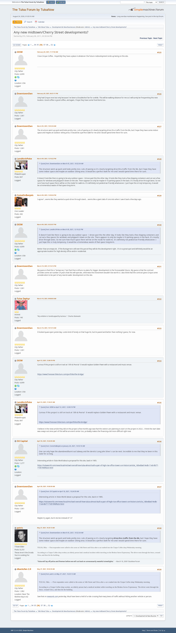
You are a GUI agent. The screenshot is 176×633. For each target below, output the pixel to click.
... (33, 45)
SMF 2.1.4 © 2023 (16, 630)
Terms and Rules (152, 630)
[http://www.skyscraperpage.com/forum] (16, 80)
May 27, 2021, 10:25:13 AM (46, 528)
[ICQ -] (16, 77)
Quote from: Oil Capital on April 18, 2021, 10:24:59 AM (60, 491)
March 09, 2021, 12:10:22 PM (46, 159)
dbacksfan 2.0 (24, 569)
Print (160, 45)
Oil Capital (22, 441)
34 (35, 45)
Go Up (15, 605)
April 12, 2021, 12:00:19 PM (46, 360)
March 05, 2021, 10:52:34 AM (46, 126)
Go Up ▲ (162, 630)
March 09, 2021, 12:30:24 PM (46, 195)
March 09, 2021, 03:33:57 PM (46, 224)
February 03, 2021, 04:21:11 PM (47, 93)
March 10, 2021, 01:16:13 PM (46, 266)
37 (44, 45)
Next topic (157, 38)
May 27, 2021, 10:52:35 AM (46, 569)
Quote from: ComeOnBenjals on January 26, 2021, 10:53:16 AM (63, 446)
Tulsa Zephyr (23, 298)
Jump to (129, 616)
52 (52, 45)
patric (20, 527)
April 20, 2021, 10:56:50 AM (46, 486)
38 (47, 45)
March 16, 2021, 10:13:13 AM (46, 328)
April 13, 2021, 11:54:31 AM (46, 402)
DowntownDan (25, 93)
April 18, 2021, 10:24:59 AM (46, 441)
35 (38, 45)
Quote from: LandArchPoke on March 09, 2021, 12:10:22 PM (62, 229)
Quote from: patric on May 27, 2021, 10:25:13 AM (58, 574)
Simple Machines (28, 630)
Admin (87, 27)
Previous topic (146, 38)
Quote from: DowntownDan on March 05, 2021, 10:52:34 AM (62, 163)
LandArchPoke (24, 158)
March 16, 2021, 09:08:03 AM (46, 299)
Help (143, 630)
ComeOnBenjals (25, 195)
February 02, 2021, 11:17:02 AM (47, 52)
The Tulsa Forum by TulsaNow (33, 9)
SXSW (20, 52)
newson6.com (52, 596)
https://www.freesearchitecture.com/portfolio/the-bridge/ (60, 374)
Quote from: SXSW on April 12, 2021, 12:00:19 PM (58, 407)
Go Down (16, 45)
